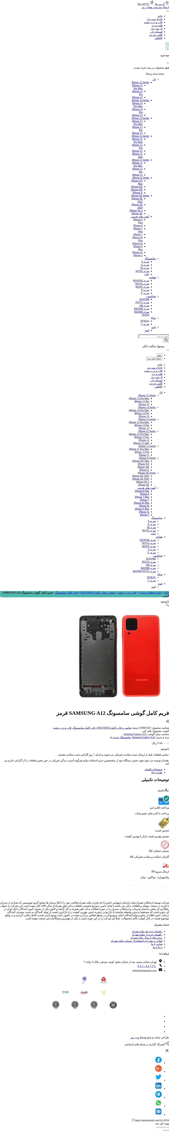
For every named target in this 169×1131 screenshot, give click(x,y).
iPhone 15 (137, 97)
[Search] (166, 340)
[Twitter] (158, 1080)
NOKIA (144, 321)
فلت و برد (157, 25)
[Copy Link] (133, 1120)
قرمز (161, 790)
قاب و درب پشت (153, 22)
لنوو (154, 327)
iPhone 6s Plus (141, 502)
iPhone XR (137, 189)
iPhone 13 (137, 133)
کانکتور (158, 38)
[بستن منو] (167, 350)
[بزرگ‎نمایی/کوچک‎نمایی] (157, 1127)
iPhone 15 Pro (141, 401)
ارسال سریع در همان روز (155, 7)
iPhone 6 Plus (142, 508)
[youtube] (160, 1031)
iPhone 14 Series (140, 100)
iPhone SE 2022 (140, 475)
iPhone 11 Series (140, 159)
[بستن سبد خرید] (167, 62)
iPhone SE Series (140, 195)
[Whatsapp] (158, 1106)
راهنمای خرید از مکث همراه (147, 934)
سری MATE (142, 286)
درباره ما (157, 947)
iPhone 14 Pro (141, 413)
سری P (145, 290)
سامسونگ (150, 258)
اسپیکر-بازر (156, 31)
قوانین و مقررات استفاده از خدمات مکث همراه (136, 940)
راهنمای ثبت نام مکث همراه (147, 931)
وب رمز (134, 1037)
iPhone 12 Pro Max (137, 140)
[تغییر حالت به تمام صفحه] (161, 1127)
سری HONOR (141, 280)
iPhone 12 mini (141, 443)
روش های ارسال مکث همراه (146, 937)
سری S (145, 261)
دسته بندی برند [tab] (154, 358)
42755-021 (143, 4)
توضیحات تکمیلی (153, 769)
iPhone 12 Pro (141, 437)
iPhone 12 (137, 150)
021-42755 (147, 966)
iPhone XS (137, 186)
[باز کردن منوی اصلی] (167, 11)
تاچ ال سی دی (154, 19)
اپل (154, 79)
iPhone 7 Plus (142, 496)
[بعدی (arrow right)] (164, 1130)
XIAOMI (144, 299)
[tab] (81, 769)
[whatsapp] (160, 1026)
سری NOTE (142, 271)
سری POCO (142, 302)
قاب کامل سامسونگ (66, 592)
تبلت (146, 274)
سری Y (145, 293)
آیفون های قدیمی (140, 216)
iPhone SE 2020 (140, 478)
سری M (144, 268)
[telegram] (160, 1021)
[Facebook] (158, 1062)
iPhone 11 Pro (142, 452)
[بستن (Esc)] (167, 1127)
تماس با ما (156, 944)
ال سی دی (156, 28)
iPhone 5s (137, 252)
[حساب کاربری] (167, 49)
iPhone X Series (140, 177)
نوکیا (153, 318)
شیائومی (151, 296)
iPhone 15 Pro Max (137, 87)
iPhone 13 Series (140, 118)
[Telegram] (158, 1097)
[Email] (158, 1114)
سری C (145, 324)
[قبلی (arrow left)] (167, 1130)
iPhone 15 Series (140, 82)
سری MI (144, 305)
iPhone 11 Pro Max (137, 164)
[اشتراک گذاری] (164, 1127)
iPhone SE (137, 213)
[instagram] (160, 1016)
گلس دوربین (155, 34)
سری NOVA (142, 283)
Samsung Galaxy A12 (135, 734)
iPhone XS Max (140, 461)
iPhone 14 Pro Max (137, 105)
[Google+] (158, 1071)
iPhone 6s (137, 243)
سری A (145, 264)
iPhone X (138, 192)
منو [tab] (159, 355)
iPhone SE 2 (136, 210)
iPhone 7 (138, 234)
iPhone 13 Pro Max (137, 122)
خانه (160, 16)
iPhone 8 (138, 225)
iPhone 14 (137, 115)
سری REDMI (141, 308)
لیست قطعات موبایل (150, 592)
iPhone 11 (137, 174)
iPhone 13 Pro (141, 425)
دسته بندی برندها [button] (155, 73)
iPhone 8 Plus (142, 491)
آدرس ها (159, 4)
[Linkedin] (158, 1088)
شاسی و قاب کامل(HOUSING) (97, 592)
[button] (84, 44)
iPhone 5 (138, 255)
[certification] (55, 1005)
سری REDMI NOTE (144, 571)
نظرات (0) (156, 772)
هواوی (152, 277)
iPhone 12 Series (140, 136)
